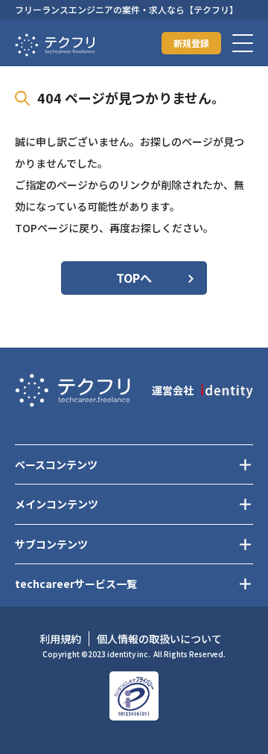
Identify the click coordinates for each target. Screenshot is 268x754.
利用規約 (60, 638)
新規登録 (191, 42)
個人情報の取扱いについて (159, 638)
